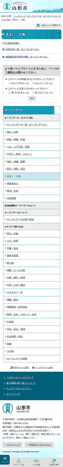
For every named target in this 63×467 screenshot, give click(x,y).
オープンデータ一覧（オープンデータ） (27, 124)
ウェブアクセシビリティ (18, 388)
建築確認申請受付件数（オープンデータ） (27, 57)
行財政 (10, 322)
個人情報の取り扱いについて (21, 383)
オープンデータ (34, 16)
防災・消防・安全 (16, 169)
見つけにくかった (44, 92)
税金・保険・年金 (16, 139)
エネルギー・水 (15, 292)
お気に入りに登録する (51, 25)
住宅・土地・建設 (16, 285)
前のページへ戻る (21, 367)
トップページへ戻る (44, 367)
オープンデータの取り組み (20, 219)
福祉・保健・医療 (16, 161)
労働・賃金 (12, 248)
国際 (9, 344)
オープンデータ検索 (17, 358)
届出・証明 (12, 132)
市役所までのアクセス (40, 445)
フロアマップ (13, 445)
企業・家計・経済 (16, 277)
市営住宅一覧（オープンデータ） (23, 49)
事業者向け (12, 183)
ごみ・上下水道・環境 (18, 147)
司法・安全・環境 (16, 329)
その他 (10, 351)
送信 (32, 98)
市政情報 (11, 198)
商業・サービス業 (16, 270)
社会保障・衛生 (15, 336)
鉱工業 (10, 263)
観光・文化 (12, 191)
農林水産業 (12, 255)
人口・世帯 (12, 241)
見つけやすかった (20, 92)
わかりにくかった (44, 83)
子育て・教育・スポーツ (19, 154)
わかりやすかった (20, 83)
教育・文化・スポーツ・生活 (21, 314)
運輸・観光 (12, 300)
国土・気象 (12, 233)
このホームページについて (19, 377)
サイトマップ (13, 394)
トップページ (20, 16)
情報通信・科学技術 (17, 307)
